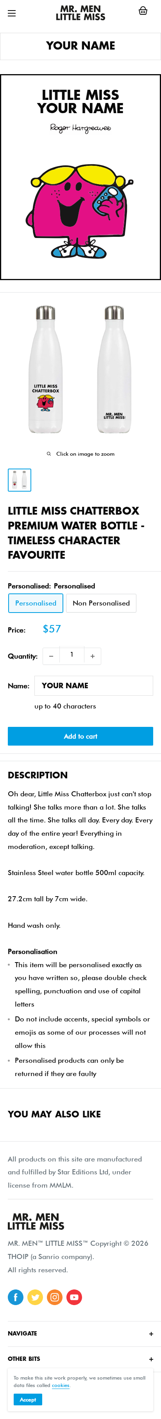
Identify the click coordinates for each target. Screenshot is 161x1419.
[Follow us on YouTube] (74, 1297)
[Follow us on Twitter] (35, 1297)
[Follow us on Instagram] (55, 1297)
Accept (28, 1399)
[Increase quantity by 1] (92, 656)
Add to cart (80, 736)
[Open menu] (12, 13)
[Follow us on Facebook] (15, 1297)
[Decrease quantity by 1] (51, 656)
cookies (61, 1385)
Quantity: (23, 656)
